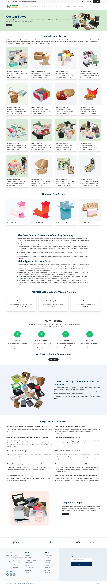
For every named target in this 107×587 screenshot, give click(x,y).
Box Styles (67, 6)
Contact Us (88, 1)
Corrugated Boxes (48, 565)
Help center (28, 565)
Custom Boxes (34, 6)
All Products (25, 6)
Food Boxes (47, 570)
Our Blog (27, 572)
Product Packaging (49, 555)
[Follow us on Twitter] (7, 574)
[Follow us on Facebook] (11, 574)
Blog (83, 1)
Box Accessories (78, 6)
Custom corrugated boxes (30, 268)
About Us (27, 555)
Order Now (9, 25)
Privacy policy (28, 557)
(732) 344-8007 (9, 571)
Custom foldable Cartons (57, 272)
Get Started (53, 359)
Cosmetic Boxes (48, 567)
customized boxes (13, 562)
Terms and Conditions (30, 560)
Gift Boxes (46, 557)
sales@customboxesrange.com (13, 569)
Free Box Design (29, 567)
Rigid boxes (57, 280)
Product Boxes (46, 6)
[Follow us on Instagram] (14, 574)
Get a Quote (96, 1)
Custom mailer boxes (27, 278)
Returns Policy (28, 562)
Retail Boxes (47, 562)
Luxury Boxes (57, 6)
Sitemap (99, 583)
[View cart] (92, 1)
